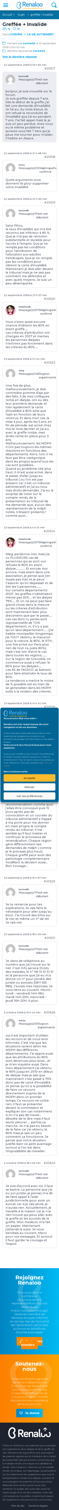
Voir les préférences (29, 795)
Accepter (30, 777)
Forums (16, 34)
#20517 (49, 68)
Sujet (21, 14)
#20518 (49, 157)
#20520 (49, 299)
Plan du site (17, 1505)
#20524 (49, 531)
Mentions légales (38, 1505)
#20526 (49, 707)
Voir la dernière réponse (19, 56)
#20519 (49, 202)
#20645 (49, 1163)
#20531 (49, 938)
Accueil (7, 14)
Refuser (29, 786)
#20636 (49, 1012)
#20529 (49, 881)
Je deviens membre (31, 1343)
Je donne (32, 1413)
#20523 (49, 362)
